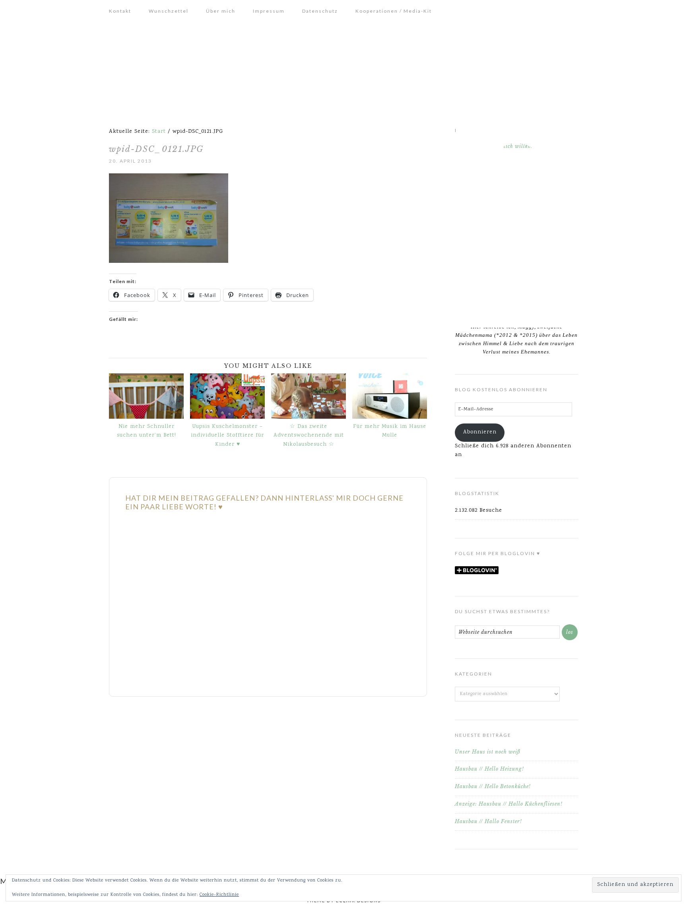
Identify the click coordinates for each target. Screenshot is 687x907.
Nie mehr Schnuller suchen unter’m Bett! (146, 431)
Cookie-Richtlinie (219, 894)
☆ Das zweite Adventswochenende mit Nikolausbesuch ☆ (309, 436)
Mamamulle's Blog (343, 66)
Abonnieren (480, 432)
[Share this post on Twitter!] (118, 353)
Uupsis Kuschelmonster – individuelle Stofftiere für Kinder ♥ (227, 436)
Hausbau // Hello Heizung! (489, 769)
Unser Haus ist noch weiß (487, 752)
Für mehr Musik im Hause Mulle (389, 431)
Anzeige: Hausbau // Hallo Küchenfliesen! (509, 804)
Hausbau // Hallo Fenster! (488, 821)
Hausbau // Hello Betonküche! (493, 786)
